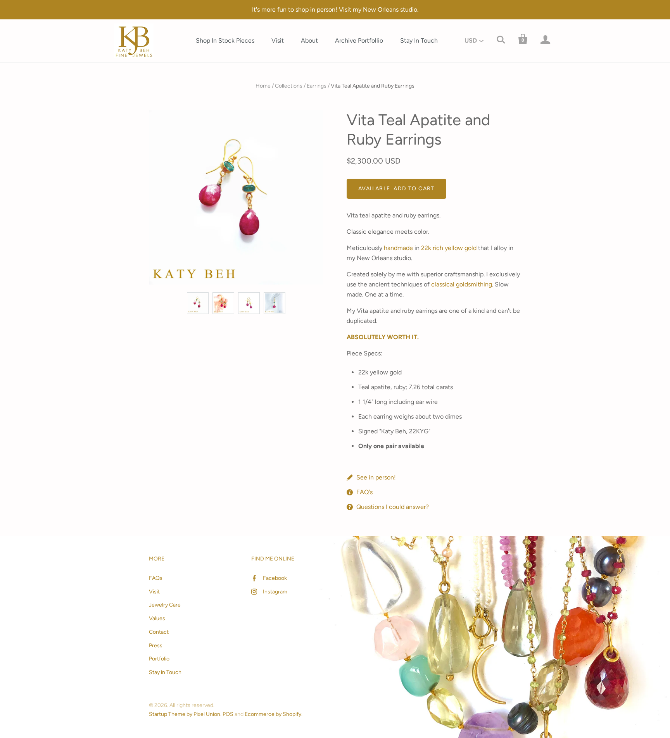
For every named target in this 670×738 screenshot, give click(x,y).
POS (228, 714)
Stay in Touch (165, 672)
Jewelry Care (165, 605)
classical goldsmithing (461, 284)
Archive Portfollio (359, 40)
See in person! (376, 477)
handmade (398, 248)
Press (155, 645)
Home (263, 86)
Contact (159, 632)
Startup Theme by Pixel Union (184, 714)
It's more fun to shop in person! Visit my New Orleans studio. (335, 9)
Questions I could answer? (392, 506)
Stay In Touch (419, 40)
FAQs (155, 578)
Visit (277, 40)
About (309, 40)
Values (157, 618)
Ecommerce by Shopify (273, 714)
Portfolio (159, 658)
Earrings (316, 86)
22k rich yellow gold (449, 248)
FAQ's (364, 492)
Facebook (275, 578)
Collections (288, 86)
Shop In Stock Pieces (225, 40)
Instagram (275, 591)
